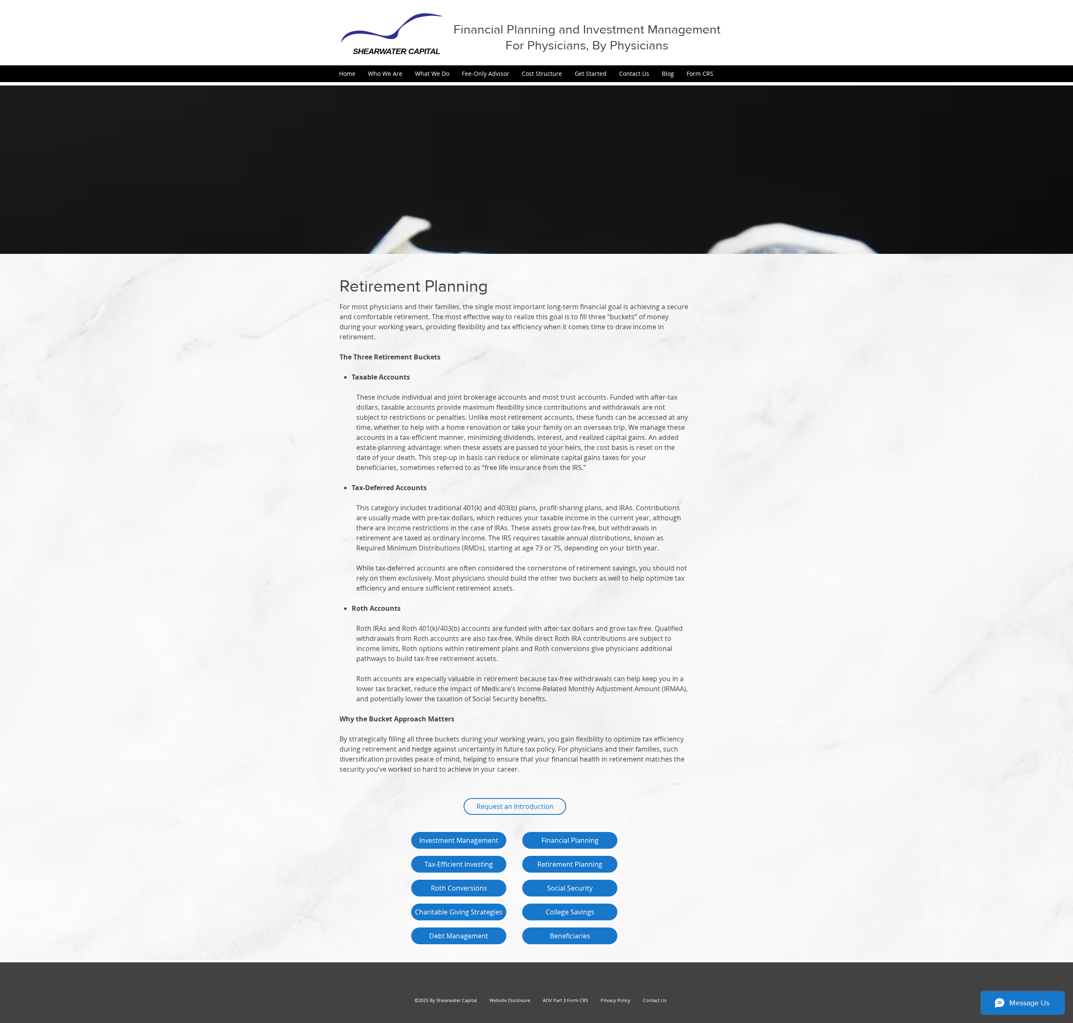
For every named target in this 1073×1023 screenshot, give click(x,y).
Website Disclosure (510, 1000)
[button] (385, 73)
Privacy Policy (611, 1000)
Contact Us (654, 1000)
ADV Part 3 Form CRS (565, 1000)
